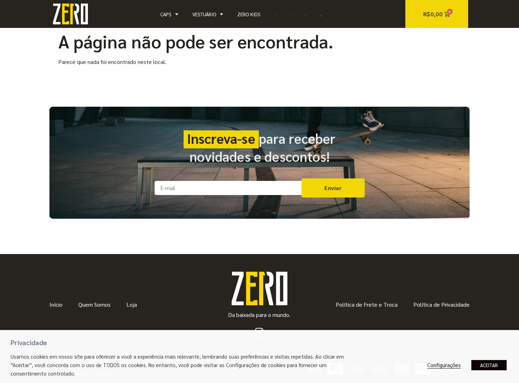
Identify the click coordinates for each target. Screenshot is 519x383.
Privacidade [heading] (29, 342)
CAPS (166, 14)
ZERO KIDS (249, 14)
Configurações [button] (444, 364)
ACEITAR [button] (489, 365)
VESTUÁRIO (204, 14)
